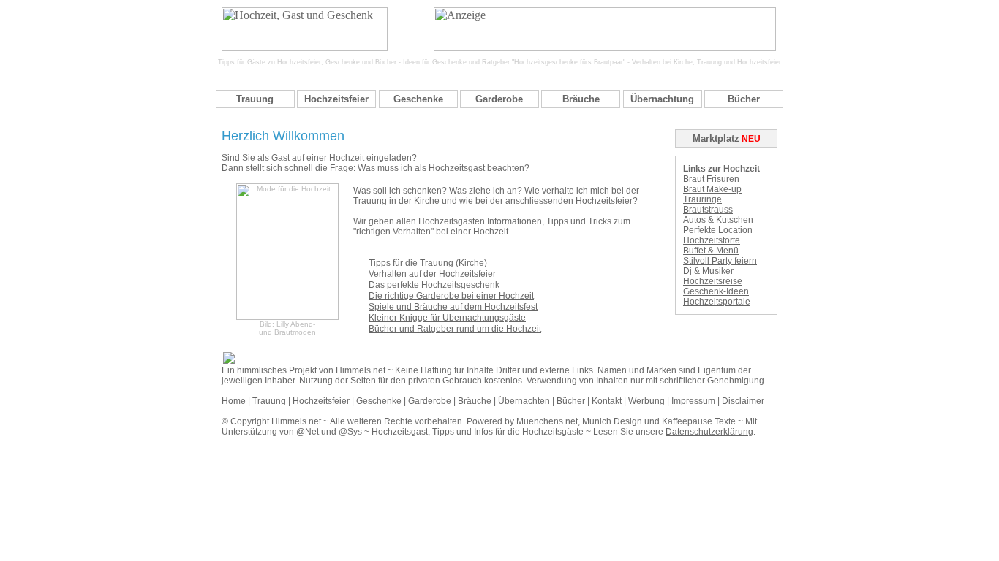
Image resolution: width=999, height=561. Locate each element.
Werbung (646, 401)
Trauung (255, 99)
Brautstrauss (708, 210)
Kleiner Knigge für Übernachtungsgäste (447, 318)
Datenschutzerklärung (709, 432)
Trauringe (702, 199)
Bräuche (581, 99)
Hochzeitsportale (716, 302)
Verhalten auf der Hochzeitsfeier (432, 274)
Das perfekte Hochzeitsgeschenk (434, 285)
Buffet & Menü (711, 250)
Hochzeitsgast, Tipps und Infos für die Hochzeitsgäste (478, 432)
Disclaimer (743, 401)
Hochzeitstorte (711, 240)
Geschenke (418, 99)
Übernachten (524, 401)
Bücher (744, 99)
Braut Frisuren (711, 179)
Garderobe (499, 99)
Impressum (693, 401)
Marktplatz (716, 138)
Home (234, 401)
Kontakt (607, 401)
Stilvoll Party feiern (720, 261)
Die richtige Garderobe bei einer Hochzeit (451, 296)
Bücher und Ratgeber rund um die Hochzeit (455, 329)
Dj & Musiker (708, 271)
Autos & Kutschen (718, 220)
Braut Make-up (712, 189)
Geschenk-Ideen (716, 291)
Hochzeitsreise (712, 281)
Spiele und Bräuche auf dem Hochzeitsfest (453, 307)
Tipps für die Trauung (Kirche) (428, 263)
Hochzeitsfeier (336, 99)
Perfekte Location (718, 230)
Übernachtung (662, 99)
